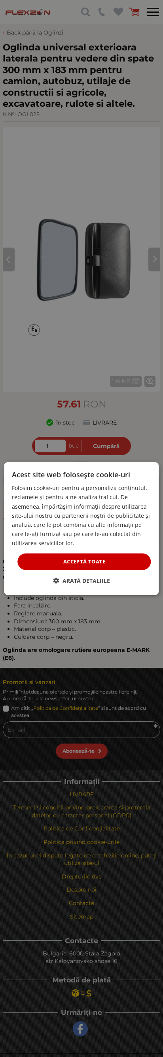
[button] (81, 580)
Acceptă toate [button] (84, 561)
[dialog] (81, 528)
